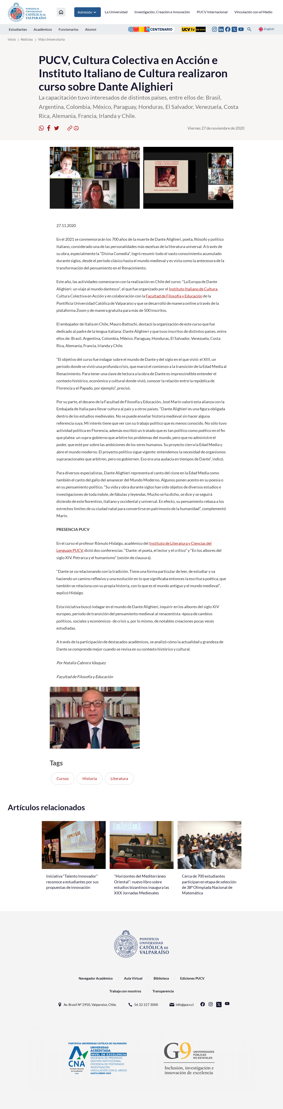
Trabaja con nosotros (125, 991)
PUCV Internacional (212, 12)
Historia (89, 778)
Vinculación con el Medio (253, 12)
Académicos (43, 29)
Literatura (119, 778)
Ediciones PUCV (192, 978)
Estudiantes (18, 29)
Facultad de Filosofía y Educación (174, 295)
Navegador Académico (96, 978)
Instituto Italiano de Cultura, (193, 288)
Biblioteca (161, 978)
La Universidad (116, 12)
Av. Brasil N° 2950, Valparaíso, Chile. (90, 1005)
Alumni (90, 29)
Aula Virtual (133, 978)
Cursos (63, 778)
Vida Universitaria (51, 39)
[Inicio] (61, 12)
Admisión (85, 12)
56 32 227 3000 (146, 1005)
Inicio (12, 39)
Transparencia (163, 991)
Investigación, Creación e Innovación (162, 12)
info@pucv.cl (185, 1005)
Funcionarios (68, 29)
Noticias (27, 39)
